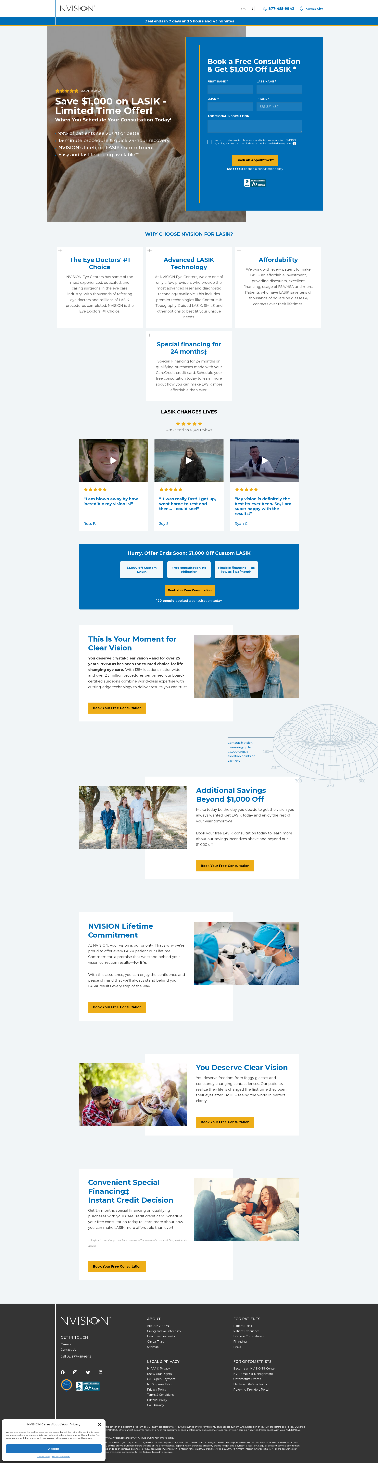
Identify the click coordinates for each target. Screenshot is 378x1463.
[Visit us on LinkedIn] (100, 1372)
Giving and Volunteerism (164, 1331)
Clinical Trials (155, 1341)
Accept (53, 1449)
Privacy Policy (156, 1389)
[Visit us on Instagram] (75, 1372)
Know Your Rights (159, 1374)
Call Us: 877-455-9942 (76, 1356)
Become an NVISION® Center (254, 1368)
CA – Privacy (155, 1405)
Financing (240, 1341)
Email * (213, 99)
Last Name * (266, 81)
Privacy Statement (61, 1456)
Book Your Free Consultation (190, 590)
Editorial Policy (157, 1400)
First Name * (218, 81)
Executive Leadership (162, 1336)
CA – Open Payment (161, 1379)
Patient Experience (246, 1331)
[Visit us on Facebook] (63, 1372)
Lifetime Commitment (249, 1336)
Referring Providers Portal (251, 1389)
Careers (66, 1344)
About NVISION (158, 1326)
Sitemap (153, 1347)
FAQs (237, 1347)
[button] (100, 1424)
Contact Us (68, 1349)
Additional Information (228, 116)
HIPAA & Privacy (158, 1368)
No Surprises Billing (160, 1384)
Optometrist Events (247, 1379)
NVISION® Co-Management (253, 1374)
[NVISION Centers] (86, 1320)
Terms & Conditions (160, 1394)
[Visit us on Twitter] (88, 1372)
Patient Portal (243, 1326)
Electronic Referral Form (250, 1384)
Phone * (263, 99)
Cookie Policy (43, 1456)
